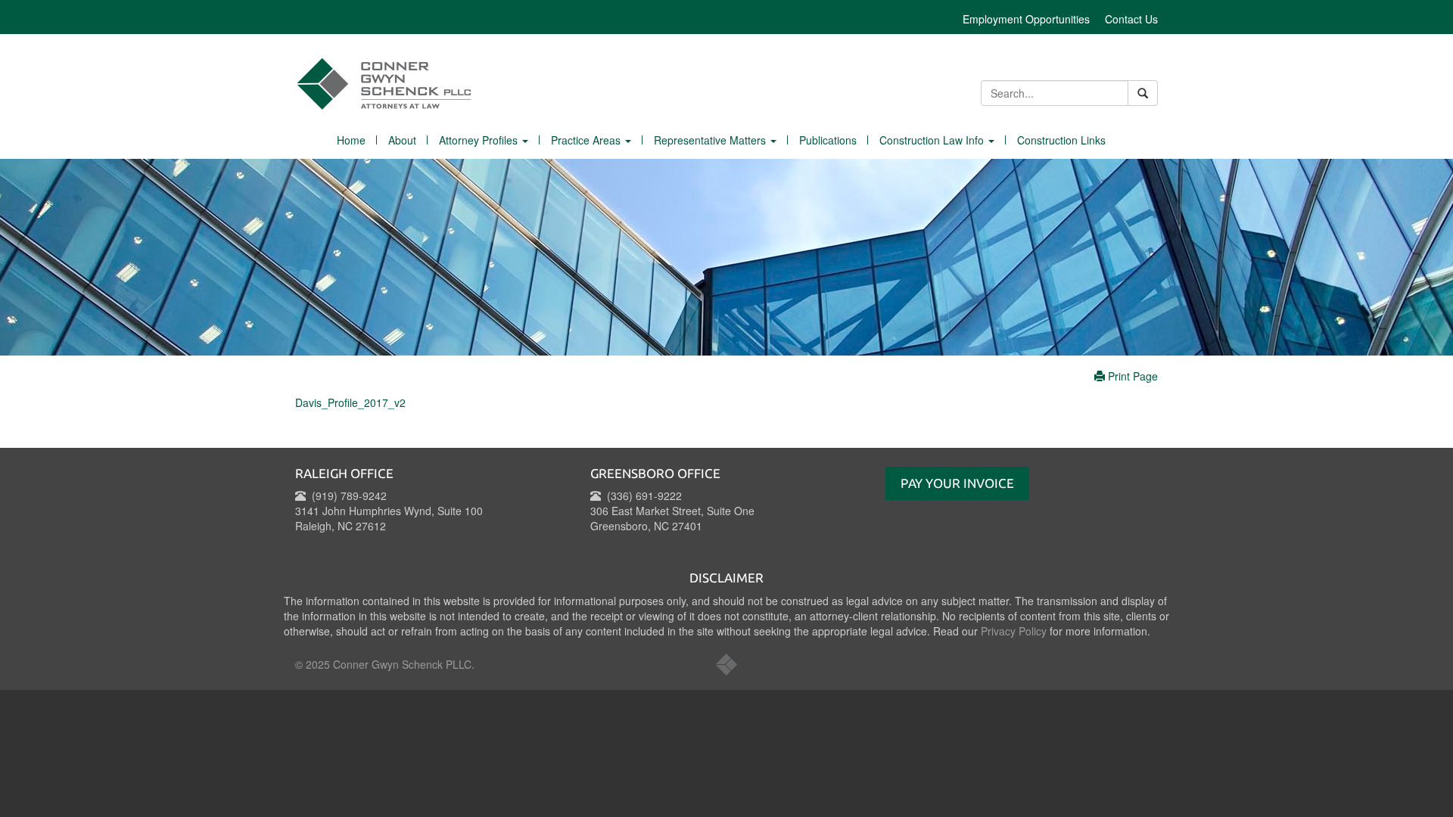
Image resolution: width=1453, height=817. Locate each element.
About (402, 140)
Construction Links (1061, 140)
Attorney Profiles (480, 140)
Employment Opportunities (1026, 18)
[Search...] (1143, 93)
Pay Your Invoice (957, 483)
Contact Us (1131, 18)
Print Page (1131, 376)
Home (351, 140)
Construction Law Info (933, 140)
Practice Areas (587, 140)
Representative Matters (711, 140)
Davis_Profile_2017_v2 (350, 402)
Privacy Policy (1014, 630)
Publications (828, 140)
